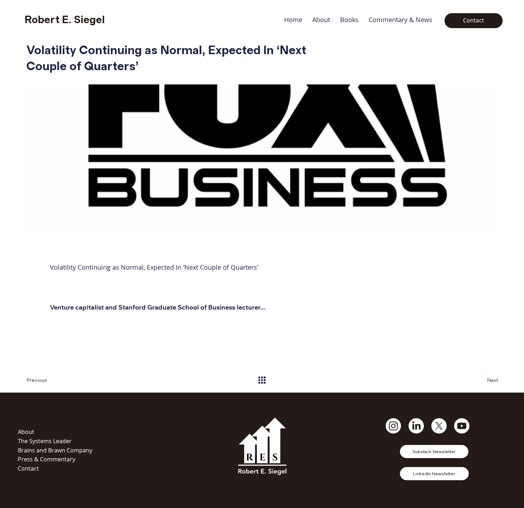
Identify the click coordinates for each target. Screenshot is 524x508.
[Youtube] (461, 426)
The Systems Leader (45, 441)
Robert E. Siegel (65, 20)
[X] (439, 426)
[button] (349, 19)
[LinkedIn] (416, 426)
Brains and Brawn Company (55, 450)
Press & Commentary (46, 459)
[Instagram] (393, 426)
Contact (28, 468)
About (26, 432)
